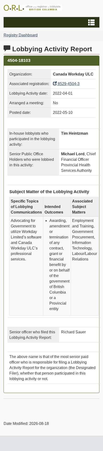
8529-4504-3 (68, 84)
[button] (52, 22)
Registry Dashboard (21, 35)
